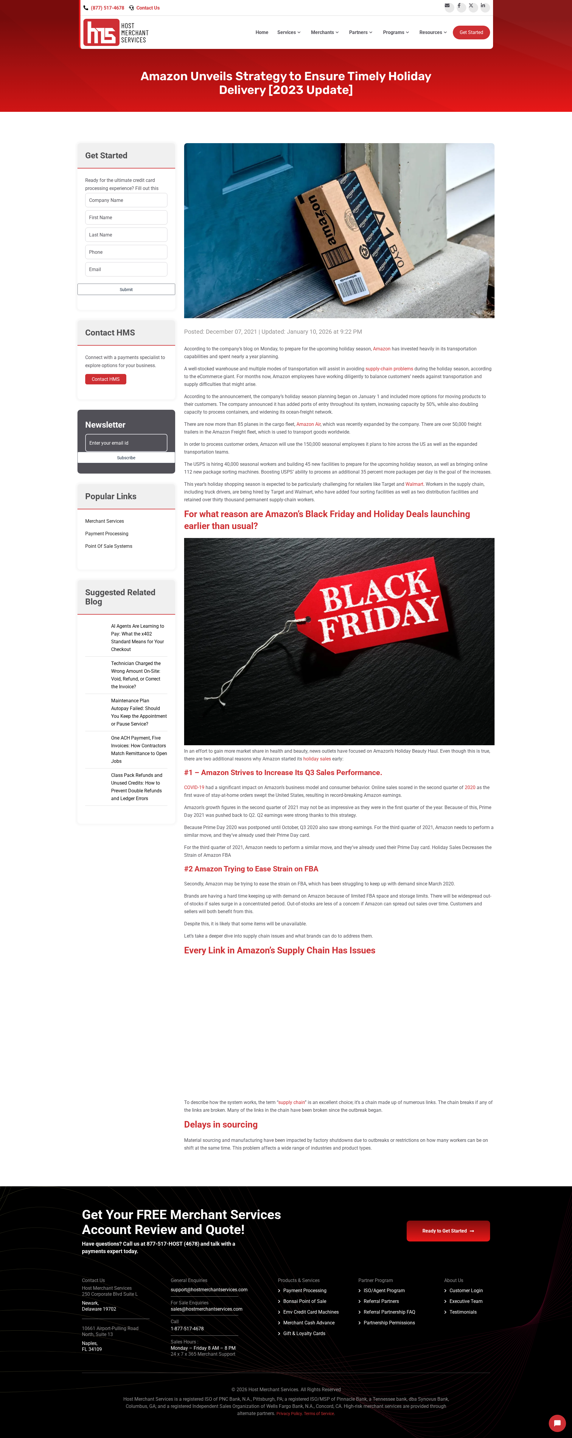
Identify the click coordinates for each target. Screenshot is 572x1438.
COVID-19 (194, 787)
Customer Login (466, 1290)
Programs (393, 32)
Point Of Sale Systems (108, 546)
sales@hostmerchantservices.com (207, 1309)
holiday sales (317, 759)
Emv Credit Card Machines (311, 1312)
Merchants (322, 32)
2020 (470, 787)
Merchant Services (104, 521)
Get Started (471, 32)
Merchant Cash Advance (309, 1323)
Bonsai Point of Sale (304, 1301)
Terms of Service (319, 1413)
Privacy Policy (289, 1413)
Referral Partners (381, 1301)
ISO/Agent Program (384, 1290)
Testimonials (463, 1312)
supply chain (291, 1102)
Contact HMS (106, 379)
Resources (430, 32)
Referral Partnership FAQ (389, 1312)
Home (262, 32)
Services (286, 32)
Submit (126, 289)
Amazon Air (308, 424)
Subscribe (126, 457)
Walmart (414, 484)
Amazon (382, 349)
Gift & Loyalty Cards (304, 1333)
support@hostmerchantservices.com (209, 1289)
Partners (358, 32)
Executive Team (466, 1301)
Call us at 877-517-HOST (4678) (161, 1244)
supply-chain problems (389, 369)
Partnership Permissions (389, 1323)
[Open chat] (557, 1423)
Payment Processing (106, 533)
